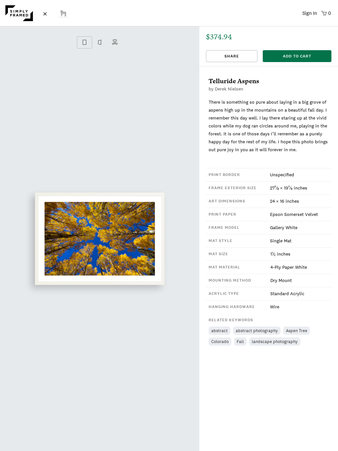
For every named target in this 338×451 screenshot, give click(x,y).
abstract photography (257, 330)
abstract (219, 330)
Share (231, 56)
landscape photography (275, 341)
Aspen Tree (296, 330)
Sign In (309, 13)
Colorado (220, 341)
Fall (240, 341)
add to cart (297, 56)
